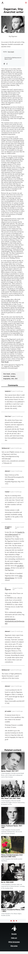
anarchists (6, 376)
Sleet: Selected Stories (13, 576)
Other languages (14, 942)
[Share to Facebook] (4, 64)
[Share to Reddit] (7, 64)
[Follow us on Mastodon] (16, 920)
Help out (14, 938)
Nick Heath (11, 52)
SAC (12, 378)
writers (13, 374)
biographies (6, 378)
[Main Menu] (26, 2)
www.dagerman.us (10, 619)
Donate (14, 934)
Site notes (14, 946)
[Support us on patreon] (14, 920)
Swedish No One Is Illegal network (14, 533)
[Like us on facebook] (11, 920)
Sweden (12, 376)
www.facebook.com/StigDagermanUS (14, 622)
